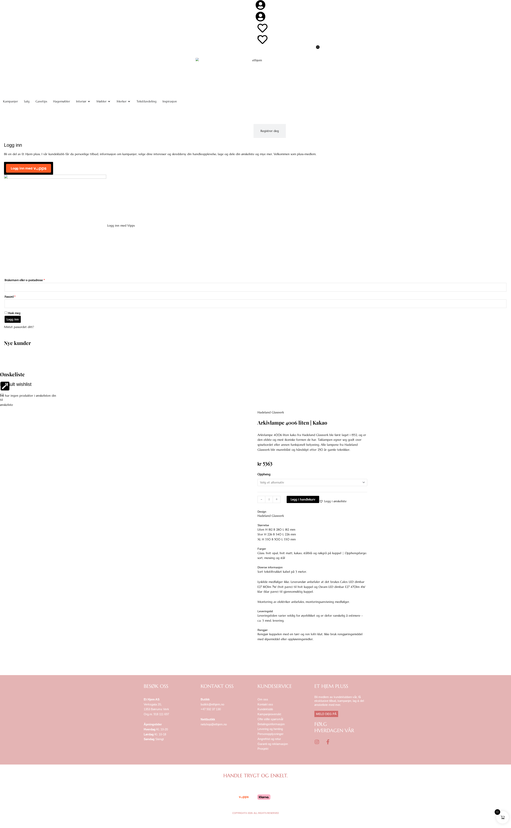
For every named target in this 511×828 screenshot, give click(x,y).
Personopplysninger (270, 734)
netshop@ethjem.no (214, 724)
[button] (333, 501)
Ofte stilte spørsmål (270, 719)
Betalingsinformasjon (271, 724)
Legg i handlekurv (303, 499)
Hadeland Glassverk (270, 412)
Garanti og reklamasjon (272, 744)
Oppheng (263, 474)
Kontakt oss (265, 704)
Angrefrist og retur (269, 739)
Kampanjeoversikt (269, 714)
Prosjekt (262, 748)
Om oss (262, 699)
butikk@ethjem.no (212, 704)
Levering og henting (270, 729)
